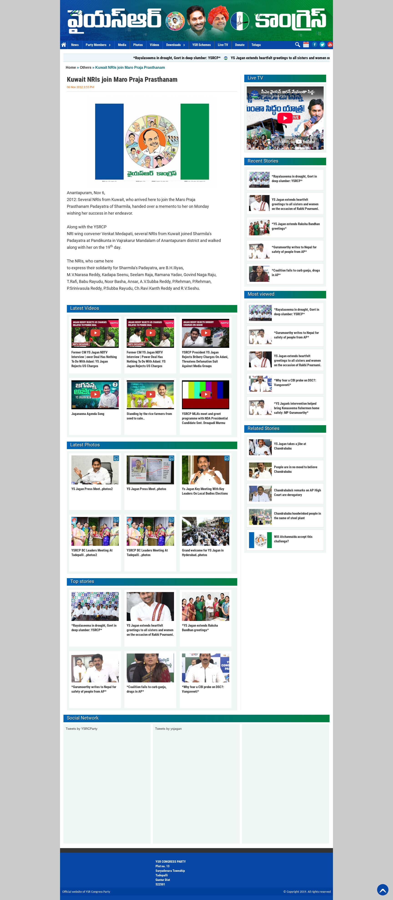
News (75, 45)
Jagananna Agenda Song (87, 414)
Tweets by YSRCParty (81, 728)
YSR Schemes (201, 45)
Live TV (223, 45)
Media (122, 45)
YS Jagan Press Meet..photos (146, 489)
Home (64, 45)
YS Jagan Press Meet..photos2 (92, 489)
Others (85, 67)
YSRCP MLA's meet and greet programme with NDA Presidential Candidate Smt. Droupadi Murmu (205, 418)
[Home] (196, 20)
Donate (239, 45)
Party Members (96, 45)
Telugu (256, 45)
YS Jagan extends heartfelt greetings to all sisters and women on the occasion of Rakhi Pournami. (272, 58)
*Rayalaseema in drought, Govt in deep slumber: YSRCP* (143, 58)
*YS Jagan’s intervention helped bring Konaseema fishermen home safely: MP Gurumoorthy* (296, 408)
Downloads (173, 45)
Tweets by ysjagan (168, 728)
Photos (138, 45)
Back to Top (382, 889)
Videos (154, 45)
